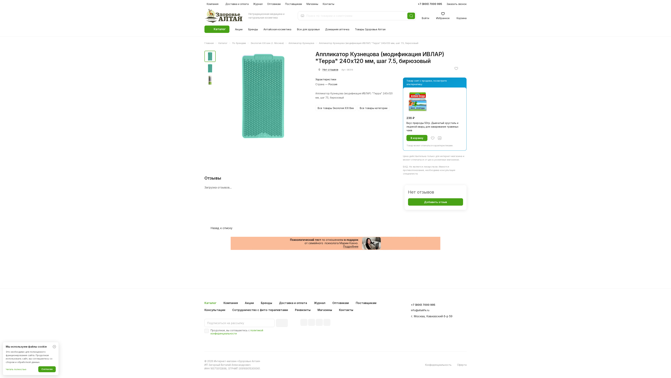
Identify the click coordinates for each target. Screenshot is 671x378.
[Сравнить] (439, 138)
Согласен (47, 369)
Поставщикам (366, 303)
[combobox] (355, 16)
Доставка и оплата (293, 303)
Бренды (266, 303)
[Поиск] (411, 16)
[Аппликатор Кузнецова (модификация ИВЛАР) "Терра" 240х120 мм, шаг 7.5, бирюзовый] (263, 96)
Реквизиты (303, 310)
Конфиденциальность (438, 364)
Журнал (319, 303)
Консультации (214, 310)
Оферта (462, 364)
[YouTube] (319, 322)
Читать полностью (16, 369)
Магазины (325, 310)
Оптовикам (340, 303)
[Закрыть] (54, 347)
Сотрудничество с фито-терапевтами (260, 310)
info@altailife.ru (420, 310)
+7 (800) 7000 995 (430, 4)
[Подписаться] (282, 323)
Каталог (210, 303)
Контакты (346, 310)
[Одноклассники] (326, 322)
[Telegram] (311, 322)
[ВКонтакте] (303, 322)
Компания (230, 303)
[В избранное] (456, 68)
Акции (249, 303)
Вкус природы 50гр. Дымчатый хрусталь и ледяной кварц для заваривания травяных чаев (432, 126)
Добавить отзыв (435, 202)
